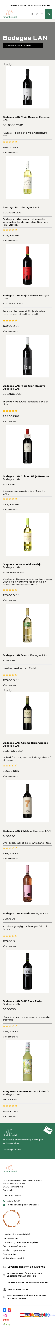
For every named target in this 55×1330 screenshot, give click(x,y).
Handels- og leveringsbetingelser (20, 1242)
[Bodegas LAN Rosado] (27, 887)
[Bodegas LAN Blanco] (27, 628)
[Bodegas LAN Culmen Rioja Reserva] (27, 449)
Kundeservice (10, 1238)
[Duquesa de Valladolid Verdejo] (27, 538)
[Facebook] (4, 1310)
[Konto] (36, 14)
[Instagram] (9, 1310)
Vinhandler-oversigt (13, 1258)
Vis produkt (10, 152)
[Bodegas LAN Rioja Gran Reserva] (27, 359)
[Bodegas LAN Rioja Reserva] (27, 90)
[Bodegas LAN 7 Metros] (27, 804)
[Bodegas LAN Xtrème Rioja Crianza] (27, 716)
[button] (48, 14)
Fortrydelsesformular (14, 1246)
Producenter (10, 1254)
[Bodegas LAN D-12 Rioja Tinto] (27, 974)
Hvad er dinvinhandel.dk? (16, 1234)
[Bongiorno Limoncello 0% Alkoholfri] (27, 1065)
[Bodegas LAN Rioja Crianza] (27, 269)
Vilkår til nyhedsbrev (14, 1250)
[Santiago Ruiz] (27, 181)
